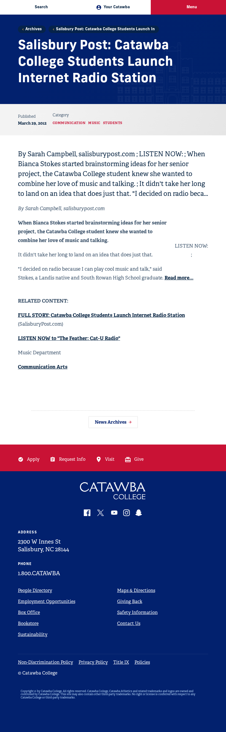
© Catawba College (37, 673)
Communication (69, 123)
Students (112, 123)
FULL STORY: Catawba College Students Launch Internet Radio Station (101, 315)
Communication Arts (43, 367)
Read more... (179, 278)
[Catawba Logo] (113, 491)
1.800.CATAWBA (39, 573)
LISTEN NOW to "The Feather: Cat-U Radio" (69, 338)
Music (94, 123)
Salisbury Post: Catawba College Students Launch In (105, 29)
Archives (33, 29)
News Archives (111, 422)
